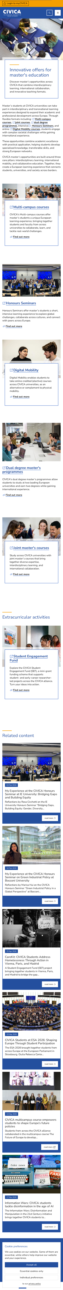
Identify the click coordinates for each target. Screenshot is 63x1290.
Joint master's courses (31, 547)
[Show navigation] (58, 13)
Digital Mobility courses (26, 129)
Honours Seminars (42, 125)
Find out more (21, 236)
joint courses (22, 122)
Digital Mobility (26, 370)
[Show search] (49, 13)
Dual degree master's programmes (21, 469)
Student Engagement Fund (29, 658)
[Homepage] (12, 12)
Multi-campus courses (31, 207)
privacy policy (35, 1283)
